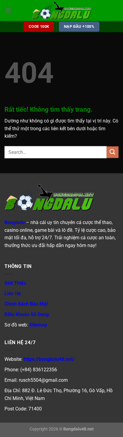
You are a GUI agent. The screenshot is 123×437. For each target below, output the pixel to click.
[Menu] (8, 10)
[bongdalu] (61, 11)
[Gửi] (113, 152)
